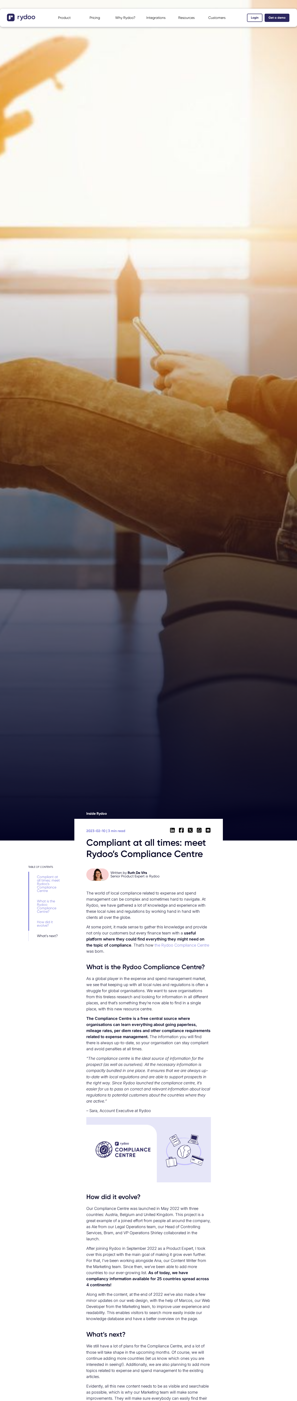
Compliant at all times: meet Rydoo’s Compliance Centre (48, 884)
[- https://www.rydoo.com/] (21, 20)
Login (255, 18)
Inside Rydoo (96, 813)
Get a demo (277, 18)
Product (64, 18)
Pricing (95, 18)
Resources (186, 18)
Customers (216, 18)
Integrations (155, 18)
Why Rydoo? (125, 18)
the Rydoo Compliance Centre (182, 945)
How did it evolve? (45, 923)
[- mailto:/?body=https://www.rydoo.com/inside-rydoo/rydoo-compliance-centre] (208, 830)
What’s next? (47, 936)
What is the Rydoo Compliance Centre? (46, 906)
